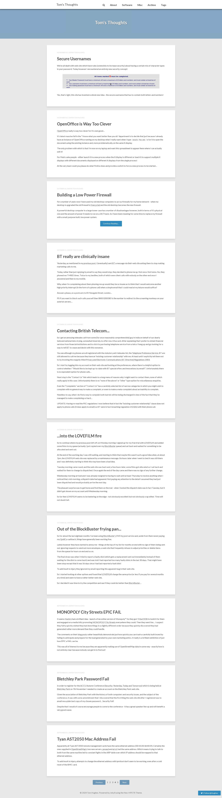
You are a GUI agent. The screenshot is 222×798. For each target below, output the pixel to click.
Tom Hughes (79, 52)
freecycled (95, 205)
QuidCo (63, 539)
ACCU (83, 685)
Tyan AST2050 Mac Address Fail (86, 738)
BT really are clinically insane (83, 256)
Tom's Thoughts (67, 4)
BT (113, 263)
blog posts (82, 634)
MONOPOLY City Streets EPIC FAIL (89, 611)
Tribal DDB (142, 619)
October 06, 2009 (64, 523)
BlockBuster (110, 446)
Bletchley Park (63, 689)
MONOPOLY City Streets (104, 622)
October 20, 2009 (64, 324)
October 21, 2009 (64, 250)
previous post (90, 263)
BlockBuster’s (109, 536)
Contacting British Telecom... (83, 330)
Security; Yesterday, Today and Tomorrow (123, 685)
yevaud (105, 749)
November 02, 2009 (64, 118)
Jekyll (112, 792)
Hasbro (68, 619)
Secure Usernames (74, 58)
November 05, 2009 (64, 52)
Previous (99, 782)
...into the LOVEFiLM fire (79, 435)
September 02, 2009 (64, 673)
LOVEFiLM (149, 443)
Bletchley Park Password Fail (83, 678)
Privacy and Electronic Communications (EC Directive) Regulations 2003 (118, 359)
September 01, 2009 (64, 733)
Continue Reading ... (111, 223)
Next (125, 782)
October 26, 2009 (64, 189)
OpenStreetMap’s (79, 749)
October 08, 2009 (64, 430)
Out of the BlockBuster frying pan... (89, 528)
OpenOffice (62, 131)
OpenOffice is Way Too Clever (84, 123)
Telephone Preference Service (145, 353)
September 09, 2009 (64, 606)
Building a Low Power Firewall (84, 194)
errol (115, 749)
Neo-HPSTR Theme (133, 792)
